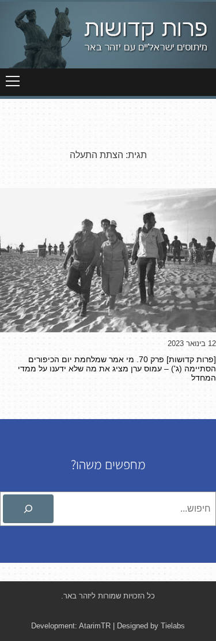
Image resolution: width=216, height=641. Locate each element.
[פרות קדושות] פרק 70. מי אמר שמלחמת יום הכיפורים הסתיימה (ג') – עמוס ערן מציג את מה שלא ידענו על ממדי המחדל (117, 368)
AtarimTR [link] (95, 625)
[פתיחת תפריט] (12, 81)
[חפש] (28, 508)
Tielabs (173, 625)
